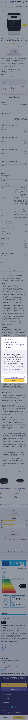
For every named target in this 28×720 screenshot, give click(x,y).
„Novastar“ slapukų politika (13, 369)
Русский (10, 339)
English (5, 339)
